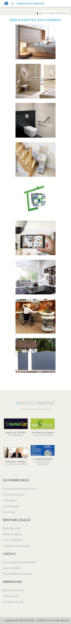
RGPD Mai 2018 (12, 528)
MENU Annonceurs (14, 590)
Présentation (10, 500)
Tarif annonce (11, 596)
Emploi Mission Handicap (17, 573)
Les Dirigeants (11, 506)
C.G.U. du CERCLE (13, 540)
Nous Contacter (12, 568)
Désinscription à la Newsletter (19, 562)
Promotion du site (13, 601)
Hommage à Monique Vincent (20, 488)
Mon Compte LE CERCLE (53, 13)
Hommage (9, 512)
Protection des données (16, 546)
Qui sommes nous (13, 494)
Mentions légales (12, 534)
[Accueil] (6, 4)
